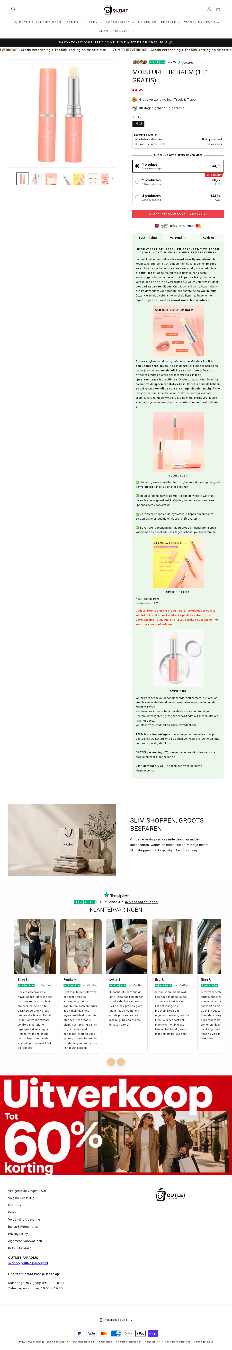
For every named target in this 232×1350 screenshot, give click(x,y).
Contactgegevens (203, 1342)
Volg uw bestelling (21, 1198)
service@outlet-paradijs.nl (28, 1263)
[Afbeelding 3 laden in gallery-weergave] (51, 179)
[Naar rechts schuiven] (112, 178)
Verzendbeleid (153, 1342)
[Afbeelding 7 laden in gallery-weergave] (107, 179)
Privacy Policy (18, 1234)
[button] (14, 9)
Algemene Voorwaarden (25, 1241)
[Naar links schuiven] (12, 178)
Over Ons (14, 1205)
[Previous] (111, 1062)
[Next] (121, 1062)
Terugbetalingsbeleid (83, 1342)
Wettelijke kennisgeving (177, 1342)
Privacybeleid (105, 1342)
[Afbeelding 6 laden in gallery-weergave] (93, 179)
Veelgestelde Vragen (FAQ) (27, 1191)
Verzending (178, 237)
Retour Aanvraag (19, 1248)
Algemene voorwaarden (128, 1342)
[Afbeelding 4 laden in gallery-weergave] (65, 179)
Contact (13, 1212)
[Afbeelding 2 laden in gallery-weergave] (37, 179)
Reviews (208, 237)
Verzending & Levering (24, 1219)
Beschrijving (147, 237)
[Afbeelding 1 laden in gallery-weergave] (23, 179)
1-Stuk (138, 123)
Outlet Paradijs (36, 1342)
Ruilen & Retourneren (23, 1226)
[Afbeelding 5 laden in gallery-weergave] (79, 179)
